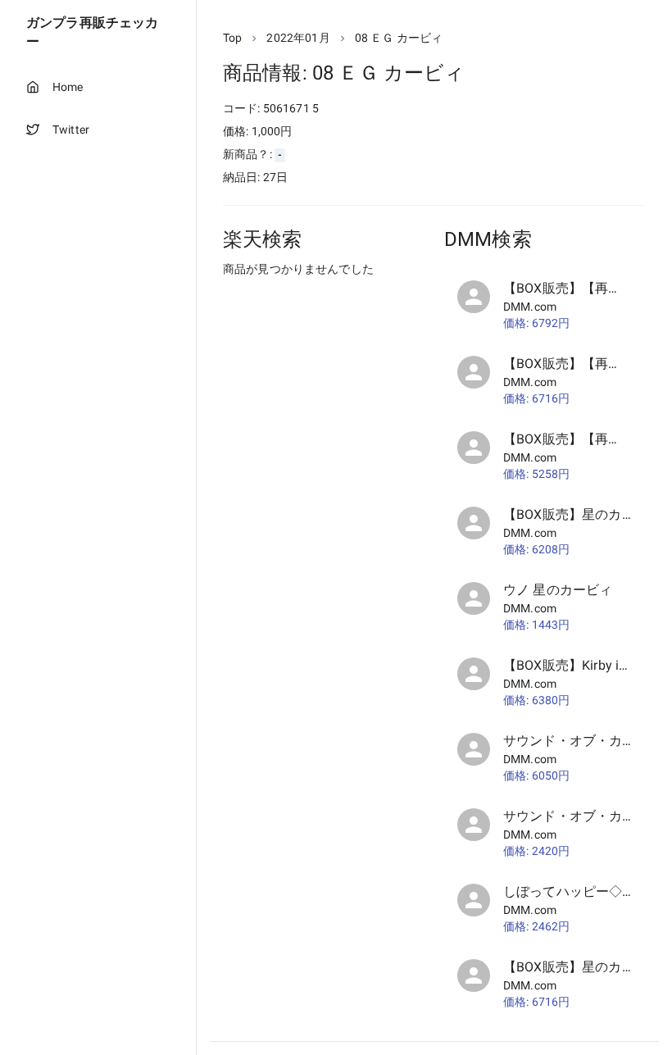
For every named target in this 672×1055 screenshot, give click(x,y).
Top (232, 37)
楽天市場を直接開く (295, 299)
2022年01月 (297, 37)
